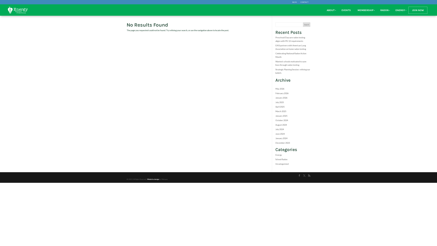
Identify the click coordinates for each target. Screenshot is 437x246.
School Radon (281, 159)
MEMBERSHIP (365, 10)
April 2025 (280, 106)
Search (306, 25)
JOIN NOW (418, 10)
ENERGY (400, 10)
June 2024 (280, 134)
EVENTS (346, 10)
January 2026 (281, 97)
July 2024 (279, 129)
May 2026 (279, 88)
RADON (384, 10)
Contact (304, 2)
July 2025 (279, 102)
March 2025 (280, 111)
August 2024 (281, 125)
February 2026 (281, 93)
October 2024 (281, 120)
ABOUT (331, 10)
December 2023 (282, 143)
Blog (294, 2)
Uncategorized (282, 164)
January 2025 (281, 116)
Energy (278, 155)
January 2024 (281, 138)
